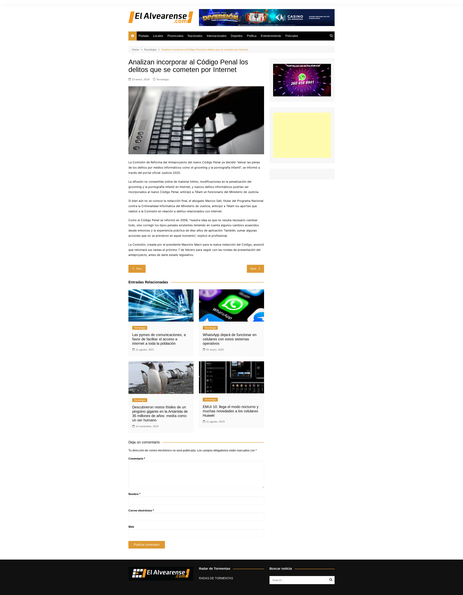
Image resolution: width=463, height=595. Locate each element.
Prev (139, 268)
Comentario (136, 458)
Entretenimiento (271, 35)
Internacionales (216, 35)
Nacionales (195, 35)
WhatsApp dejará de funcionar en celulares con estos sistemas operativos (229, 339)
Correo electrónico (141, 510)
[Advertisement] (302, 135)
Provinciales (175, 35)
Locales (158, 35)
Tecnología (162, 79)
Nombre (134, 494)
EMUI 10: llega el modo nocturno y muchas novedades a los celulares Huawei (230, 411)
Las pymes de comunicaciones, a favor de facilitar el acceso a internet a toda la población (159, 339)
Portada (144, 35)
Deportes (237, 35)
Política (251, 35)
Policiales (291, 35)
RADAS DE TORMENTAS (216, 578)
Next (253, 268)
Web (131, 526)
